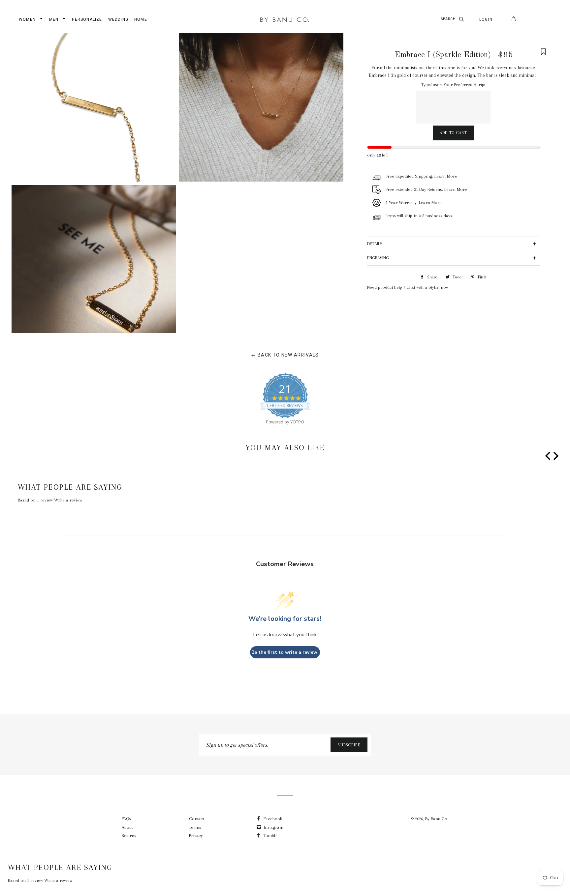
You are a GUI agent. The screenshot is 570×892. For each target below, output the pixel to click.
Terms (195, 827)
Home (140, 19)
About (127, 827)
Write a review (68, 500)
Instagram (273, 827)
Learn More (445, 176)
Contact (196, 818)
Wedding (118, 19)
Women (28, 19)
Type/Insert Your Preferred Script (453, 84)
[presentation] (548, 457)
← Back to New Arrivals (285, 355)
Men (54, 19)
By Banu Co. (436, 818)
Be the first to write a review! (285, 652)
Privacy (196, 835)
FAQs (126, 818)
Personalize (87, 19)
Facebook (272, 818)
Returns (129, 835)
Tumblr (269, 835)
